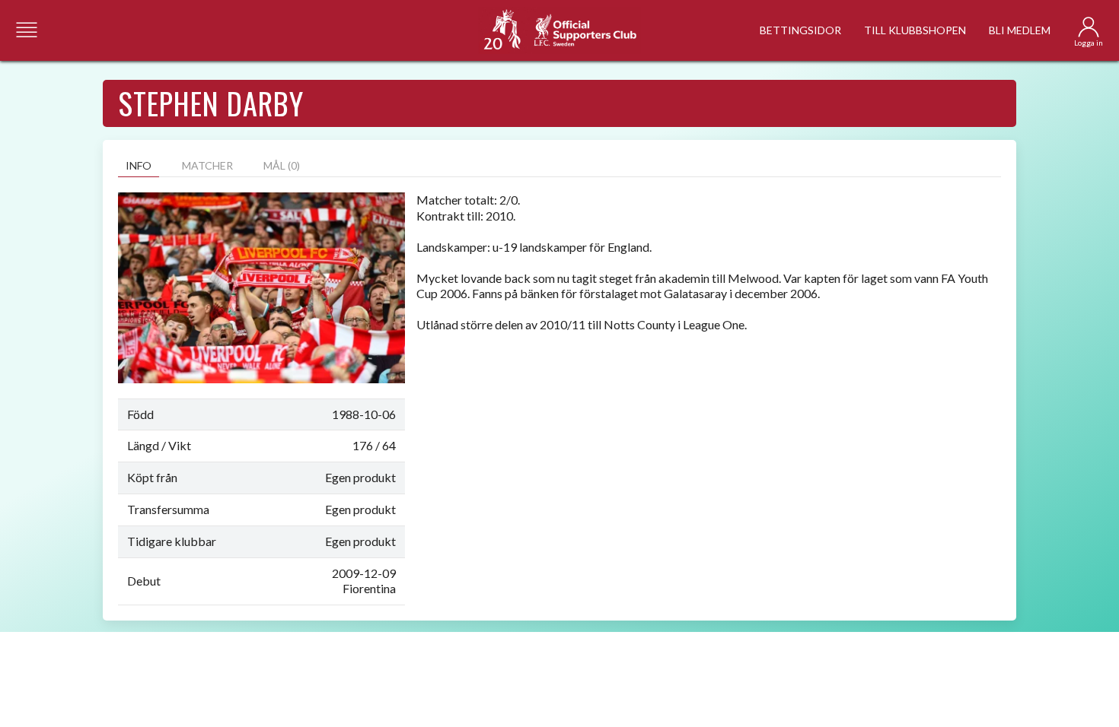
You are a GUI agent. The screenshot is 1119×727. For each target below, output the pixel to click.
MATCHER (207, 165)
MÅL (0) (281, 165)
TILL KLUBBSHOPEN (915, 30)
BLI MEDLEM (1019, 30)
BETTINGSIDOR (800, 30)
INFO (138, 165)
